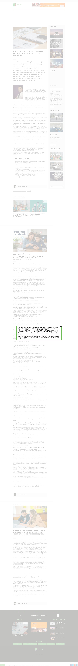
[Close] (61, 326)
